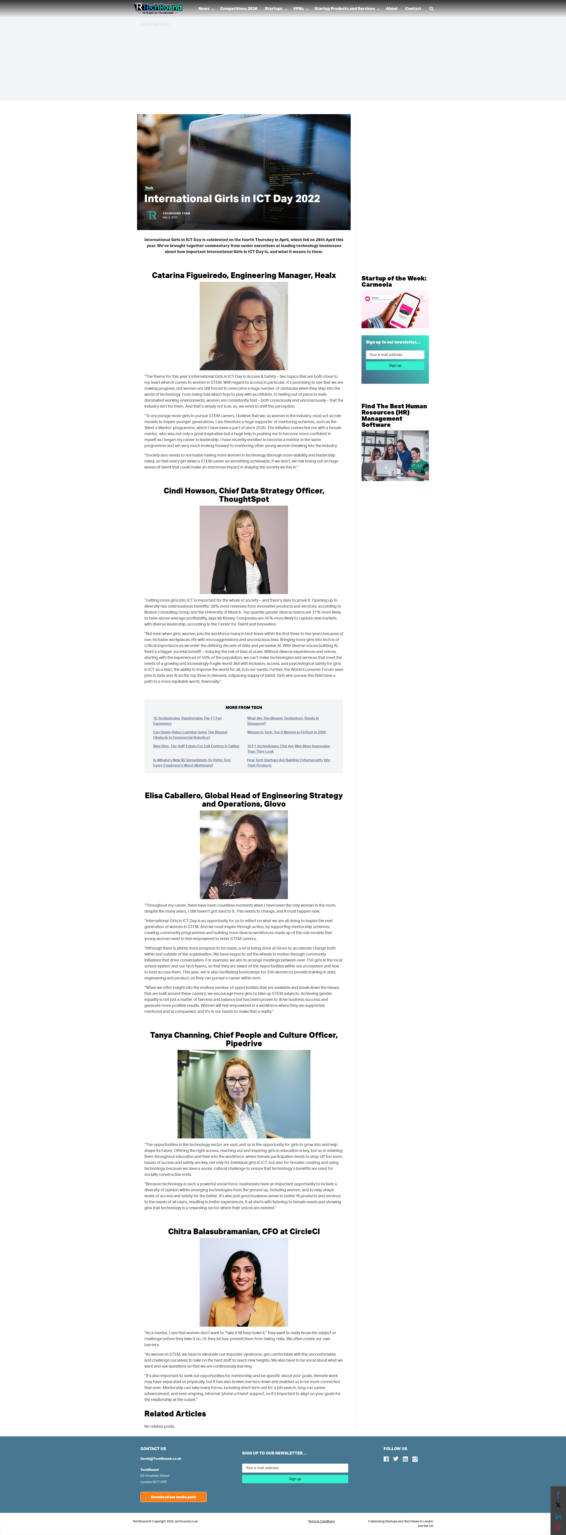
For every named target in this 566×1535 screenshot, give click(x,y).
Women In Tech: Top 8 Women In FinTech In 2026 (286, 732)
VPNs (298, 9)
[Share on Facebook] (558, 1494)
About (392, 9)
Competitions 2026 (238, 9)
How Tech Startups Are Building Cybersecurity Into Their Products (288, 762)
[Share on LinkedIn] (558, 1516)
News (204, 9)
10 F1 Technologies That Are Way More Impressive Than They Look (288, 748)
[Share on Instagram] (558, 1527)
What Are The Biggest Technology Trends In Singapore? (283, 721)
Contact (413, 9)
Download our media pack (173, 1497)
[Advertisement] (273, 62)
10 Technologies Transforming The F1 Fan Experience (187, 721)
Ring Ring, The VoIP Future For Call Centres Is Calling (196, 746)
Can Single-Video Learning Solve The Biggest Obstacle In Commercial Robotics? (190, 735)
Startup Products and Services (345, 9)
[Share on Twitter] (558, 1505)
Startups (273, 9)
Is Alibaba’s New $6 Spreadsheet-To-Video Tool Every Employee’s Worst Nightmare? (192, 762)
